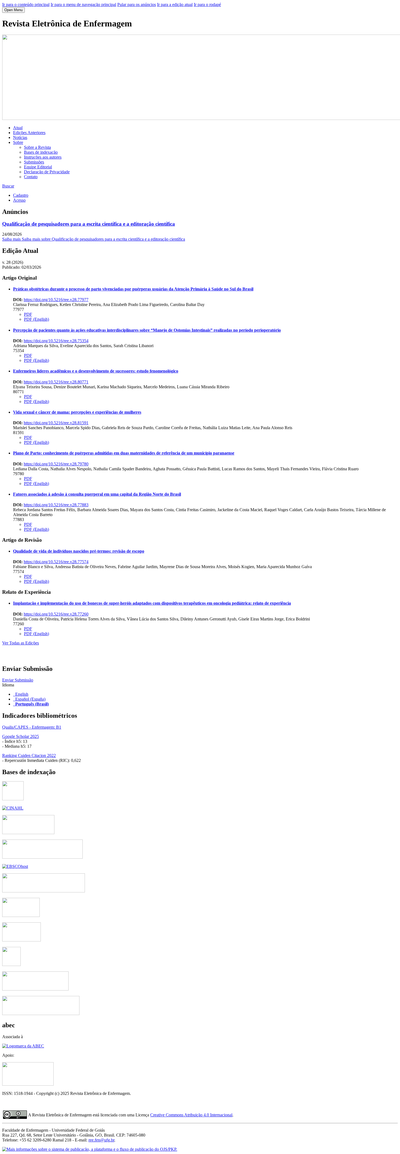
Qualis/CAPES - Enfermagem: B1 (31, 727)
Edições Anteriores (29, 132)
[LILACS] (35, 989)
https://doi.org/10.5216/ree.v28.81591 (56, 422)
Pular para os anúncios (136, 4)
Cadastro (20, 195)
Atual (18, 127)
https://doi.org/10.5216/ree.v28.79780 (56, 464)
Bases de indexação (41, 152)
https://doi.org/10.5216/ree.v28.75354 (56, 340)
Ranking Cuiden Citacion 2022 (29, 755)
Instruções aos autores (42, 157)
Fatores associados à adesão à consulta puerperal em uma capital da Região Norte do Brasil (97, 494)
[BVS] (11, 964)
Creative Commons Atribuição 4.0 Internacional (191, 1115)
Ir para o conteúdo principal (26, 4)
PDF (28, 314)
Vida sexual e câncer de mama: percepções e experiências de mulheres (77, 412)
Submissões (34, 162)
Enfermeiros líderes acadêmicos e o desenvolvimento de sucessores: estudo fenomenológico (95, 371)
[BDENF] (21, 940)
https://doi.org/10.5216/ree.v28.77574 (56, 561)
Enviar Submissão (17, 680)
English (21, 694)
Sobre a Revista (37, 147)
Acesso (19, 200)
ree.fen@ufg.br (101, 1140)
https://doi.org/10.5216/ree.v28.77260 (56, 614)
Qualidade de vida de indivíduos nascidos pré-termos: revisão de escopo (78, 551)
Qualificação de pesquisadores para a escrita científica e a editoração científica (88, 224)
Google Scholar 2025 (20, 736)
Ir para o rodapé (207, 4)
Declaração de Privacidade (47, 171)
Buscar (8, 186)
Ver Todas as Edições (20, 643)
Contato (31, 176)
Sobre (18, 142)
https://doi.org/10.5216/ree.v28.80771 (56, 382)
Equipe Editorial (38, 167)
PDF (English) (36, 319)
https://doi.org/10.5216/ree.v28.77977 (56, 299)
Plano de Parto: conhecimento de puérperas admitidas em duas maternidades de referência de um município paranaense (123, 453)
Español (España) (30, 699)
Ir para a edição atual (175, 4)
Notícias (20, 137)
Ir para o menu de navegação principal (83, 4)
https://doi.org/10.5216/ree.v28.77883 (56, 504)
